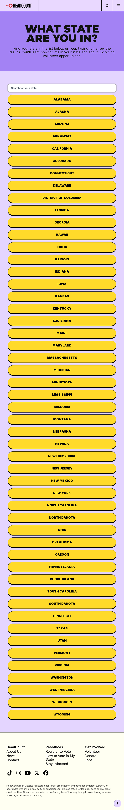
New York (62, 493)
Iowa (62, 284)
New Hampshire (62, 456)
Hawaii (62, 235)
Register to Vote (58, 751)
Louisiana (62, 321)
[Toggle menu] (118, 5)
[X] (37, 773)
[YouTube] (28, 773)
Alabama (62, 99)
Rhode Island (62, 579)
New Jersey (62, 468)
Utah (62, 640)
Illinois (62, 259)
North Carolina (62, 505)
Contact (12, 760)
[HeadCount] (19, 5)
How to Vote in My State (60, 758)
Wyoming (62, 714)
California (62, 149)
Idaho (62, 247)
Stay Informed (57, 764)
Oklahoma (62, 542)
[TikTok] (9, 773)
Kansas (62, 296)
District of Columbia (62, 198)
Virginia (62, 665)
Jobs (89, 760)
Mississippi (62, 395)
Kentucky (62, 308)
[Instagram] (19, 773)
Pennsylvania (62, 567)
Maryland (62, 345)
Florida (62, 210)
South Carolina (62, 591)
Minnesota (62, 382)
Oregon (62, 554)
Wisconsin (62, 702)
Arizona (62, 124)
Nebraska (62, 431)
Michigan (62, 370)
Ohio (62, 530)
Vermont (62, 653)
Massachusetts (62, 358)
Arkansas (62, 136)
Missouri (62, 407)
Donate (90, 756)
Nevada (62, 444)
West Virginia (62, 690)
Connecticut (62, 173)
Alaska (62, 112)
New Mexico (62, 481)
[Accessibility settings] (117, 803)
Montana (62, 419)
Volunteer (92, 751)
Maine (62, 333)
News (11, 756)
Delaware (62, 185)
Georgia (62, 222)
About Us (13, 751)
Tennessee (62, 616)
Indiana (62, 272)
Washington (62, 677)
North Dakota (62, 518)
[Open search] (107, 5)
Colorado (62, 161)
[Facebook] (46, 773)
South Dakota (62, 604)
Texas (62, 628)
